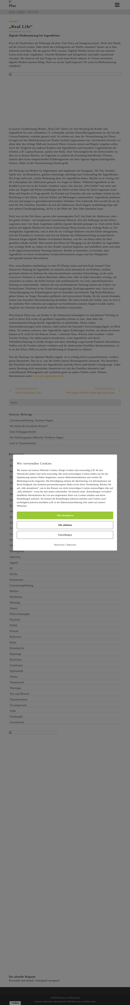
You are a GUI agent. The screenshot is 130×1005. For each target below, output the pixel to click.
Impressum (71, 545)
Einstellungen (65, 535)
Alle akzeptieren (65, 515)
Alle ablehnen (65, 525)
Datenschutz (59, 545)
